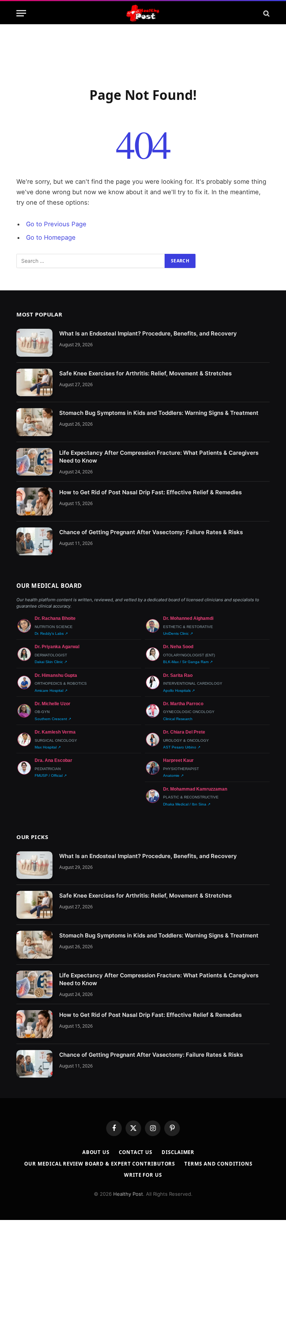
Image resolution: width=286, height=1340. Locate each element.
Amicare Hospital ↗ (51, 690)
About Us (95, 1152)
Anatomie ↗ (173, 775)
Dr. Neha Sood (178, 646)
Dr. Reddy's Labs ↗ (51, 633)
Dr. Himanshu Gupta (56, 675)
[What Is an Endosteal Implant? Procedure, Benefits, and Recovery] (34, 343)
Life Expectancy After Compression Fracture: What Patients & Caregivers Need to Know (158, 456)
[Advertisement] (143, 54)
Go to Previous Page (56, 224)
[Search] (266, 13)
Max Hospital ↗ (48, 747)
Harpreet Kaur (178, 760)
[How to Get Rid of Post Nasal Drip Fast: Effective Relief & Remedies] (34, 501)
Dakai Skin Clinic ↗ (51, 662)
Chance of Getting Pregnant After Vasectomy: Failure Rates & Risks (151, 532)
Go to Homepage (51, 237)
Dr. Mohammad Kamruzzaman (195, 789)
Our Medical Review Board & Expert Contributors (99, 1163)
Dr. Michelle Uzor (52, 703)
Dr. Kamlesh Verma (55, 732)
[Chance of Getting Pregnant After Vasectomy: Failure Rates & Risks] (34, 541)
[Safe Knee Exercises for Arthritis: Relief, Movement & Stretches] (34, 383)
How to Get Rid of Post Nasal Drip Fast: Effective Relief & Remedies (150, 492)
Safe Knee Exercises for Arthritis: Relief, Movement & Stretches (145, 373)
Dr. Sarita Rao (178, 675)
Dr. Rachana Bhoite (55, 618)
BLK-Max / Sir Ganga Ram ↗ (188, 662)
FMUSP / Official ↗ (51, 775)
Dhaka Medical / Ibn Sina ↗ (186, 804)
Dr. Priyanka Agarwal (57, 646)
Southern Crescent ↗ (53, 719)
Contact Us (135, 1152)
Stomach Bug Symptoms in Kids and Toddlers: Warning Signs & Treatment (158, 412)
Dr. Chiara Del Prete (184, 732)
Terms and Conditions (218, 1163)
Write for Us (143, 1175)
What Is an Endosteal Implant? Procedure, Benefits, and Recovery (148, 333)
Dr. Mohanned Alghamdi (188, 618)
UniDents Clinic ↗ (178, 633)
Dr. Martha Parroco (183, 703)
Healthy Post (128, 1194)
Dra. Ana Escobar (53, 760)
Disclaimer (178, 1152)
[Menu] (21, 13)
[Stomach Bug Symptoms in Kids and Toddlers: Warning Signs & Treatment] (34, 422)
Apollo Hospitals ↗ (179, 690)
